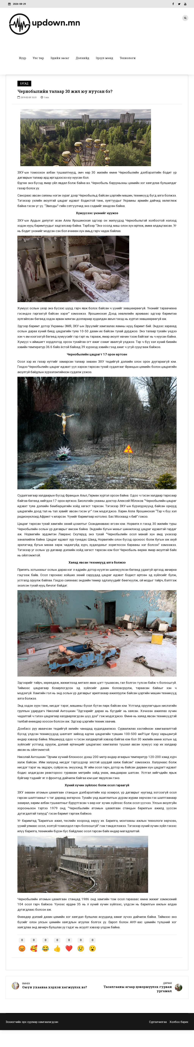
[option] (97, 137)
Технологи (128, 58)
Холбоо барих (179, 1022)
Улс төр (38, 58)
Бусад (24, 83)
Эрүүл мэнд (104, 58)
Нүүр (22, 58)
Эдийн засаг (60, 58)
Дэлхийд (82, 58)
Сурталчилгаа (158, 1022)
